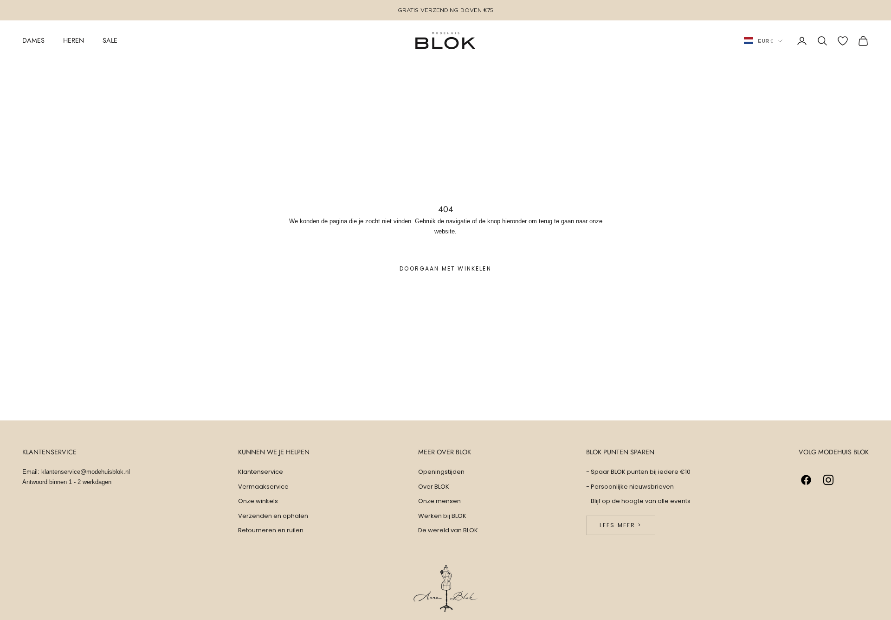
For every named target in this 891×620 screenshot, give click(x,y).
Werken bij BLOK (442, 515)
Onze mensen (439, 501)
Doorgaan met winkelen (445, 268)
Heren (73, 40)
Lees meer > (621, 525)
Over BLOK (433, 486)
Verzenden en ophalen (273, 515)
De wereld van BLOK (448, 530)
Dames (33, 40)
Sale (110, 40)
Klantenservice (260, 471)
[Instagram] (828, 479)
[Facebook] (806, 479)
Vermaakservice (263, 486)
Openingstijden (441, 471)
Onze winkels (258, 501)
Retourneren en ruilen (270, 530)
